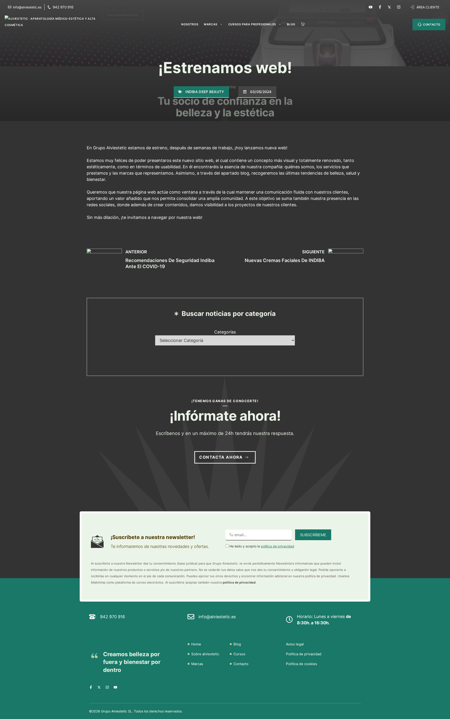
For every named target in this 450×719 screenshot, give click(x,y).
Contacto (240, 664)
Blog (291, 24)
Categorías (225, 332)
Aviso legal (295, 644)
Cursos (239, 654)
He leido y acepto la (261, 546)
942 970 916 (63, 7)
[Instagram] (398, 7)
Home (196, 644)
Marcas (211, 24)
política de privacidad (277, 546)
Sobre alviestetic (205, 654)
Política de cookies (301, 664)
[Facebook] (380, 7)
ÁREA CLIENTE (427, 7)
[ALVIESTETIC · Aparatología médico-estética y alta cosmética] (59, 22)
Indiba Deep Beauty (204, 92)
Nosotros (189, 24)
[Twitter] (389, 7)
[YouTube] (370, 7)
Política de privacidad (303, 654)
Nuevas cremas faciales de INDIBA (285, 260)
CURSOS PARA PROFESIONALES (252, 24)
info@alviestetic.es (217, 616)
